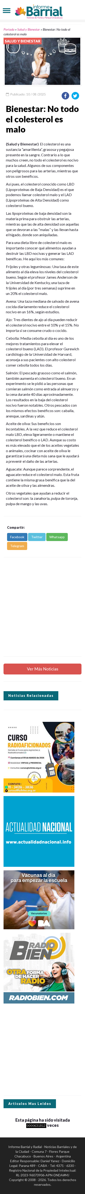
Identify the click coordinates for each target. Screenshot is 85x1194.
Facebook (17, 537)
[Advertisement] (42, 606)
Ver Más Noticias (42, 668)
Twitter (36, 537)
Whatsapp (57, 537)
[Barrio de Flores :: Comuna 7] (42, 10)
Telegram (17, 546)
